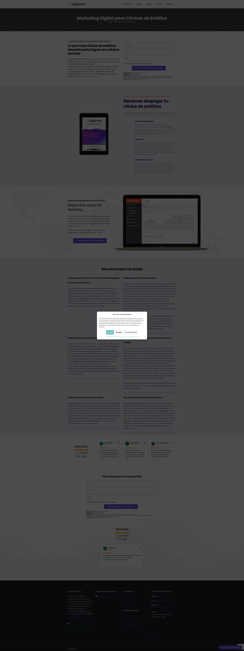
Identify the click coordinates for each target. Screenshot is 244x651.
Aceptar (110, 332)
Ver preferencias (131, 332)
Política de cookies (111, 336)
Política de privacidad (124, 336)
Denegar (119, 332)
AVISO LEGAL (134, 336)
